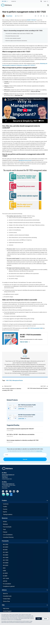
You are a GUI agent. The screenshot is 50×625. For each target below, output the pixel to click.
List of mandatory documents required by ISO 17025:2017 (20, 428)
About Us (5, 593)
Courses (5, 509)
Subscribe (25, 459)
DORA (4, 570)
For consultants (7, 583)
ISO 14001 (5, 552)
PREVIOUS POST (7, 386)
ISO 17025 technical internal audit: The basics (38, 388)
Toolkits (5, 506)
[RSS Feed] (18, 491)
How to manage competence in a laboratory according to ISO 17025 (11, 389)
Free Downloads (7, 527)
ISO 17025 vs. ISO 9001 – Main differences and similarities (20, 434)
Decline (45, 618)
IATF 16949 (6, 578)
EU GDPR (5, 573)
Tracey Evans (9, 16)
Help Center (6, 608)
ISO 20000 (5, 562)
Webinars (5, 524)
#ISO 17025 (9, 380)
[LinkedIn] (3, 491)
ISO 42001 (5, 547)
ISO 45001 (5, 555)
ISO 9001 (5, 549)
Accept (38, 618)
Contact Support (7, 611)
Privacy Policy (18, 619)
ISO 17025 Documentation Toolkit (35, 328)
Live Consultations (7, 534)
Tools (4, 529)
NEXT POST (43, 386)
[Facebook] (10, 491)
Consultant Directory (8, 537)
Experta (5, 511)
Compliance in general (8, 586)
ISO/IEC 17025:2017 (31, 20)
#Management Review (17, 380)
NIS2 (4, 568)
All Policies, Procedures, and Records (25, 406)
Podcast (5, 532)
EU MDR (5, 576)
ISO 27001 (5, 544)
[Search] (41, 1)
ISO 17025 (5, 560)
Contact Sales (6, 598)
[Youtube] (14, 491)
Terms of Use (6, 601)
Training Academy (7, 514)
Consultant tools (7, 596)
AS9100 (5, 581)
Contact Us (13, 1)
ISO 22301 (5, 565)
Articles (5, 521)
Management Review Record (25, 160)
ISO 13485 (5, 557)
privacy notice (39, 451)
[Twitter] (7, 491)
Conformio (5, 504)
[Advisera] (5, 5)
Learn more (21, 408)
